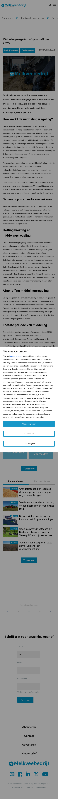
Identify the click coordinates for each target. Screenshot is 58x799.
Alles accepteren (29, 424)
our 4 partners (16, 356)
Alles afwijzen (29, 443)
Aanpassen (29, 434)
